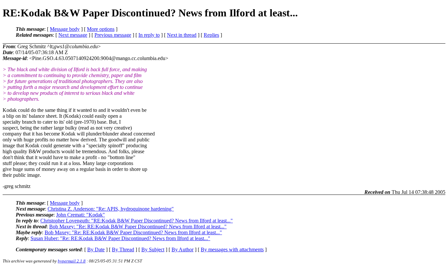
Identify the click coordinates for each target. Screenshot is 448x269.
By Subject (152, 249)
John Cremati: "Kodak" (80, 214)
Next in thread (181, 35)
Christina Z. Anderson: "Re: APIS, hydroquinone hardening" (111, 209)
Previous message (112, 35)
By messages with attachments (232, 249)
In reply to (149, 35)
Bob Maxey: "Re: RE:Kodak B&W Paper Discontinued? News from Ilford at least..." (138, 226)
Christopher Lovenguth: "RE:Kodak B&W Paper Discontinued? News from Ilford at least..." (136, 220)
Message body (65, 29)
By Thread (123, 249)
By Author (182, 249)
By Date (96, 249)
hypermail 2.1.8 (72, 261)
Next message (72, 35)
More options (100, 29)
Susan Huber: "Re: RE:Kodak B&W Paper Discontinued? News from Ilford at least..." (120, 238)
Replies (211, 35)
